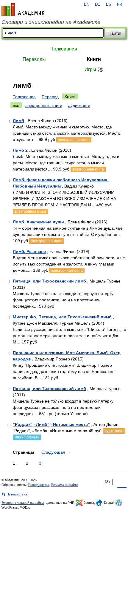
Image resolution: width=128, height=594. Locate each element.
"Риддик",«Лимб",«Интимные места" (51, 424)
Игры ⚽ (94, 69)
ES (108, 4)
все (16, 105)
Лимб (18, 120)
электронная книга (74, 140)
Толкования (64, 48)
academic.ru (22, 9)
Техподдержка (38, 484)
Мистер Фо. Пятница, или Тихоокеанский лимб (62, 316)
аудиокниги (79, 105)
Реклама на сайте (64, 484)
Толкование (24, 96)
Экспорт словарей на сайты (22, 502)
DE (97, 4)
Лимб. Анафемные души (38, 222)
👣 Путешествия (14, 494)
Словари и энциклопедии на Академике (50, 22)
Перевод (50, 96)
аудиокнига (114, 431)
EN (86, 4)
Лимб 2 (20, 150)
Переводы (34, 59)
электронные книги (43, 105)
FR (119, 4)
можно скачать (27, 437)
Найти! (114, 33)
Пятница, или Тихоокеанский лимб (49, 281)
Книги (94, 59)
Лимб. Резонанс (29, 251)
